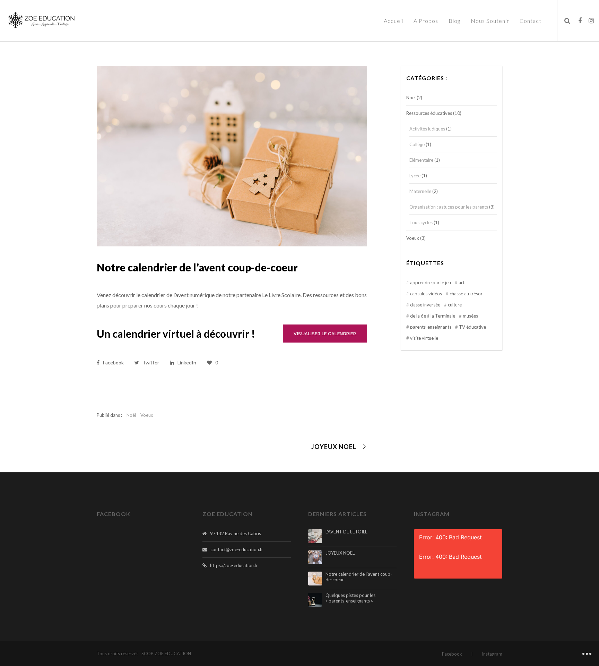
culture (455, 304)
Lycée (414, 175)
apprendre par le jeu (430, 282)
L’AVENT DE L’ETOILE (346, 531)
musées (470, 316)
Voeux (146, 415)
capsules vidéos (426, 293)
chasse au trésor (466, 293)
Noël (131, 415)
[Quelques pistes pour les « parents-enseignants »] (315, 600)
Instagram (492, 654)
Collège (417, 144)
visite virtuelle (424, 338)
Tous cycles (421, 222)
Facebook (452, 654)
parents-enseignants (430, 327)
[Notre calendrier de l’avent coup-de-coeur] (315, 578)
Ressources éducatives (429, 113)
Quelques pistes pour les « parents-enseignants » (350, 598)
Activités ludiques (427, 129)
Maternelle (420, 191)
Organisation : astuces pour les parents (448, 207)
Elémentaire (421, 160)
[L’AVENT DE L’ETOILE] (315, 536)
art (462, 282)
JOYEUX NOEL (340, 553)
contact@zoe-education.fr (236, 549)
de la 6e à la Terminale (432, 316)
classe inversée (425, 304)
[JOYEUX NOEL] (315, 557)
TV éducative (472, 327)
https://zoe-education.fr (234, 565)
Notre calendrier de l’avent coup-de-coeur (358, 577)
